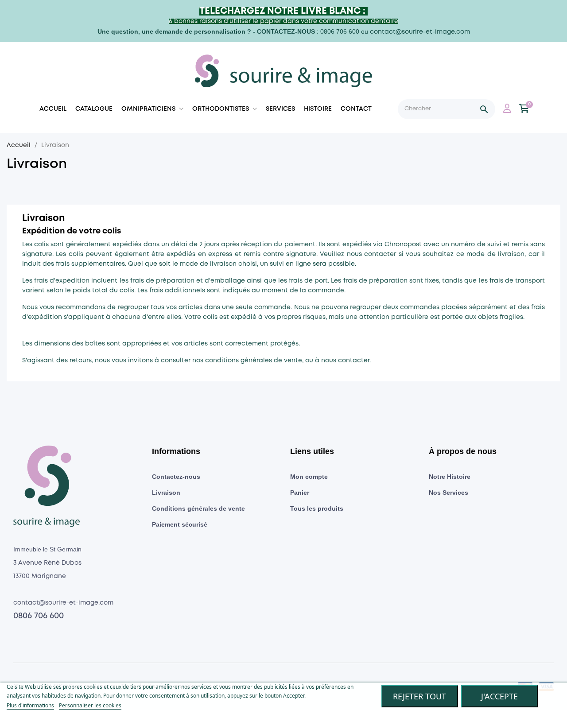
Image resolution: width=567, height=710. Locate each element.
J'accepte (499, 696)
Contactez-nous (176, 476)
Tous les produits (316, 508)
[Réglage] (507, 110)
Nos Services (448, 492)
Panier (299, 492)
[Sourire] (283, 72)
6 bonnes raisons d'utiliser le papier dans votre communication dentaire (283, 21)
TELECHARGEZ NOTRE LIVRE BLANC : (283, 11)
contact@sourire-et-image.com (420, 32)
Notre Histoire (449, 476)
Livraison (166, 492)
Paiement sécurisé (179, 524)
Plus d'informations (30, 705)
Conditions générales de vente (198, 508)
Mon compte (309, 476)
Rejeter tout (419, 696)
